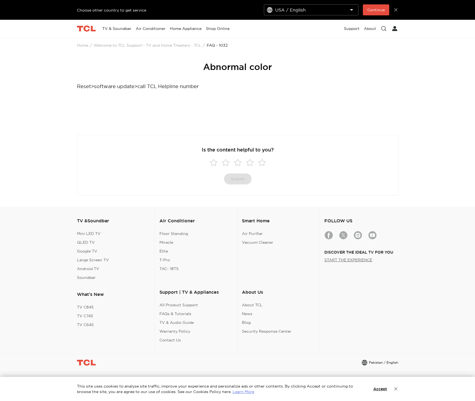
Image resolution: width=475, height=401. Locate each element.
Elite (163, 251)
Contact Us (170, 340)
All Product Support (178, 304)
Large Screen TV (93, 259)
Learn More (243, 391)
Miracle (166, 242)
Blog (246, 322)
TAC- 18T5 (169, 268)
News (247, 313)
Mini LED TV (89, 233)
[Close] (395, 389)
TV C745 (85, 315)
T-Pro (164, 259)
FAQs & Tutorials (175, 313)
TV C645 (85, 324)
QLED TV (86, 242)
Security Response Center (266, 331)
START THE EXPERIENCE (348, 259)
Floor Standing (173, 233)
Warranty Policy (174, 331)
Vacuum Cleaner (257, 242)
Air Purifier (252, 233)
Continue (376, 9)
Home (82, 45)
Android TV (88, 268)
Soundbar (86, 277)
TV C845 (85, 307)
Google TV (87, 251)
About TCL (252, 304)
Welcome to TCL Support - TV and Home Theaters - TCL (147, 45)
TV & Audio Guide (176, 322)
